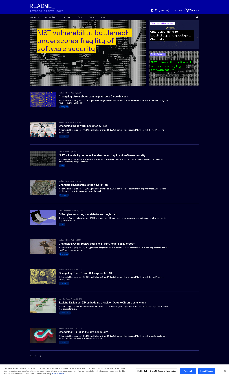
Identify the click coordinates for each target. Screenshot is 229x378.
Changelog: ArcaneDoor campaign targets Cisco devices (93, 96)
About (104, 17)
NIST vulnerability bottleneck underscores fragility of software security (172, 66)
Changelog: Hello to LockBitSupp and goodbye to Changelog (170, 35)
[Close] (225, 371)
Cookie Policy (58, 374)
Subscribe (164, 11)
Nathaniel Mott (64, 93)
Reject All (188, 371)
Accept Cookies (206, 371)
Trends (92, 17)
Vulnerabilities (51, 17)
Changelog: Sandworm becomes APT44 (83, 126)
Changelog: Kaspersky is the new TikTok (83, 184)
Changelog (64, 107)
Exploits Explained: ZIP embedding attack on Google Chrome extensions (102, 302)
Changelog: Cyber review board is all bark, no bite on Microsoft (97, 243)
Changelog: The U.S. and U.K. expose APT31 (85, 273)
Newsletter (34, 17)
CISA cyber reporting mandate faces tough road (88, 214)
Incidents (68, 17)
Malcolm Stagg (64, 299)
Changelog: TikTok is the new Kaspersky (83, 332)
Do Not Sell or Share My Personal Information (156, 371)
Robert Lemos (64, 152)
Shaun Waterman (65, 211)
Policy (81, 17)
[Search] (197, 17)
